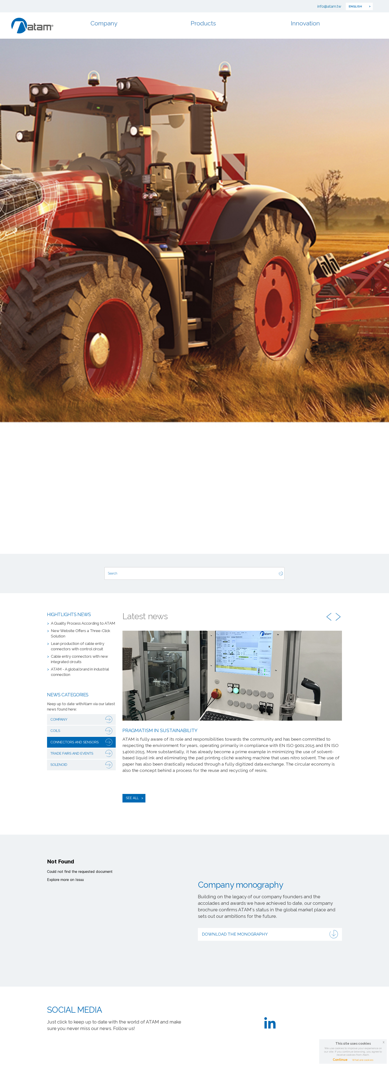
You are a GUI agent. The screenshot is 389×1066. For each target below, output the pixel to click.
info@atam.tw (329, 6)
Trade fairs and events (71, 753)
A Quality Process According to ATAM (83, 623)
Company (104, 23)
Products (203, 23)
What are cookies (362, 1060)
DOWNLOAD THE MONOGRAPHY (235, 934)
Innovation (305, 23)
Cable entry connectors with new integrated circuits (79, 659)
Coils (55, 731)
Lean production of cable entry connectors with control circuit (77, 646)
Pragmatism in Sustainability (159, 730)
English (355, 6)
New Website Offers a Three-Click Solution (80, 633)
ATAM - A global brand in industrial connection (80, 672)
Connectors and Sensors (74, 742)
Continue (340, 1060)
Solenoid (58, 765)
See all (132, 798)
